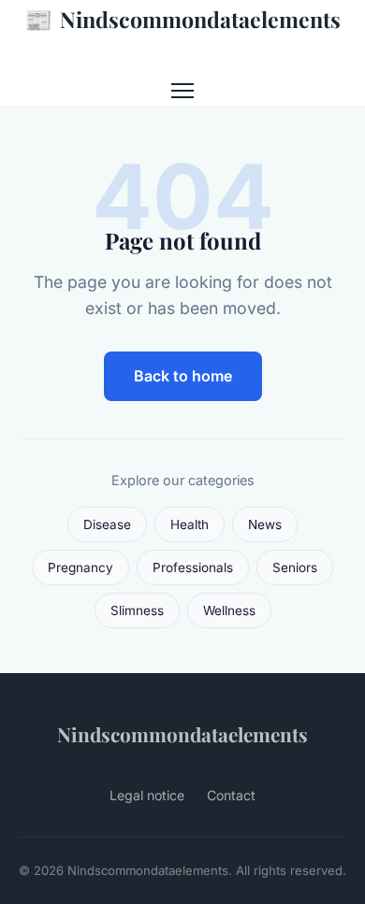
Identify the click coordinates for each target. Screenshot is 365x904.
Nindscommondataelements (182, 19)
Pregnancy (80, 567)
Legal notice (147, 795)
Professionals (193, 567)
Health (189, 524)
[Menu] (182, 91)
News (265, 524)
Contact (231, 795)
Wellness (229, 610)
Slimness (137, 610)
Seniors (294, 567)
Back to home (183, 375)
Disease (107, 524)
